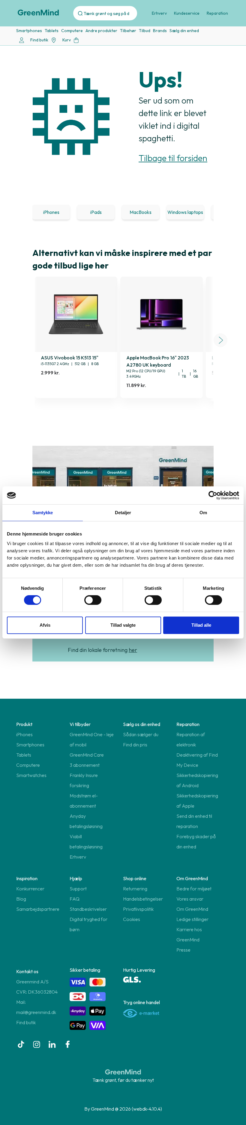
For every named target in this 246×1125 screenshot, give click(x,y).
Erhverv (159, 13)
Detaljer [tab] (123, 512)
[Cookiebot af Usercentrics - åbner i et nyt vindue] (213, 495)
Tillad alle (201, 625)
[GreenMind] (38, 12)
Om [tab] (203, 512)
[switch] (92, 600)
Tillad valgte (123, 625)
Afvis (45, 625)
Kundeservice (187, 13)
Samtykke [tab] (42, 512)
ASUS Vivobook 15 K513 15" (69, 358)
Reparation (217, 13)
